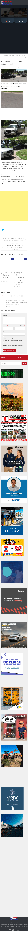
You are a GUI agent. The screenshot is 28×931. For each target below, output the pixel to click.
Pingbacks (18, 296)
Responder (8, 306)
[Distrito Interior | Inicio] (8, 2)
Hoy (11, 55)
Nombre (5, 325)
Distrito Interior (7, 67)
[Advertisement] (14, 40)
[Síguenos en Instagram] (26, 357)
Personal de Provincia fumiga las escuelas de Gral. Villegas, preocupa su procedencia (6, 275)
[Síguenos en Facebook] (19, 357)
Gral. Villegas (5, 55)
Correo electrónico (19, 325)
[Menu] (26, 3)
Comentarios (7, 296)
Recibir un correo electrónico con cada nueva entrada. (13, 346)
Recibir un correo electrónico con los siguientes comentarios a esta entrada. (13, 339)
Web (4, 331)
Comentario (6, 315)
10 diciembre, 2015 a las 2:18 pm (17, 300)
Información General (19, 55)
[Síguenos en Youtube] (21, 357)
